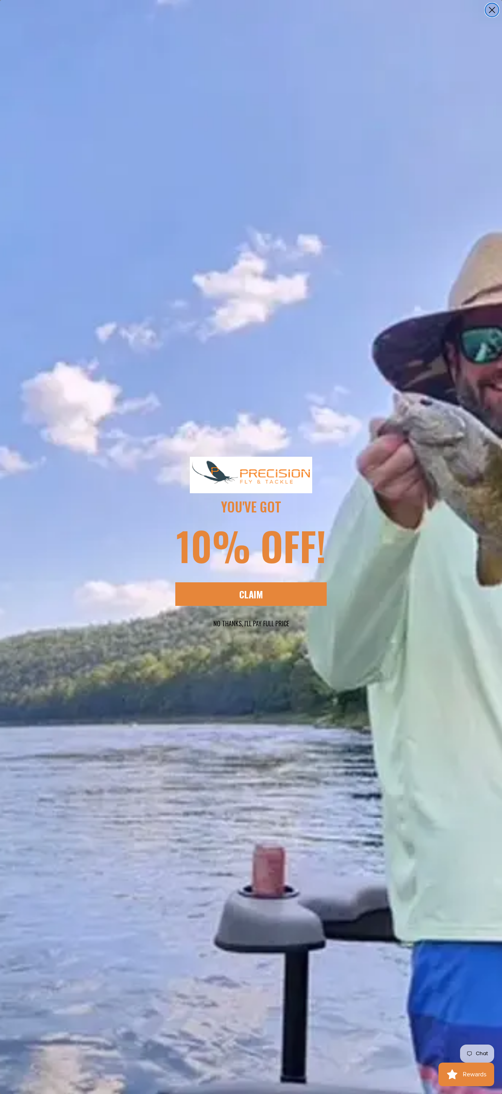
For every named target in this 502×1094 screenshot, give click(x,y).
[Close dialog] (492, 10)
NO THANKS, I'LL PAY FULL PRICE (251, 623)
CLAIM (251, 594)
